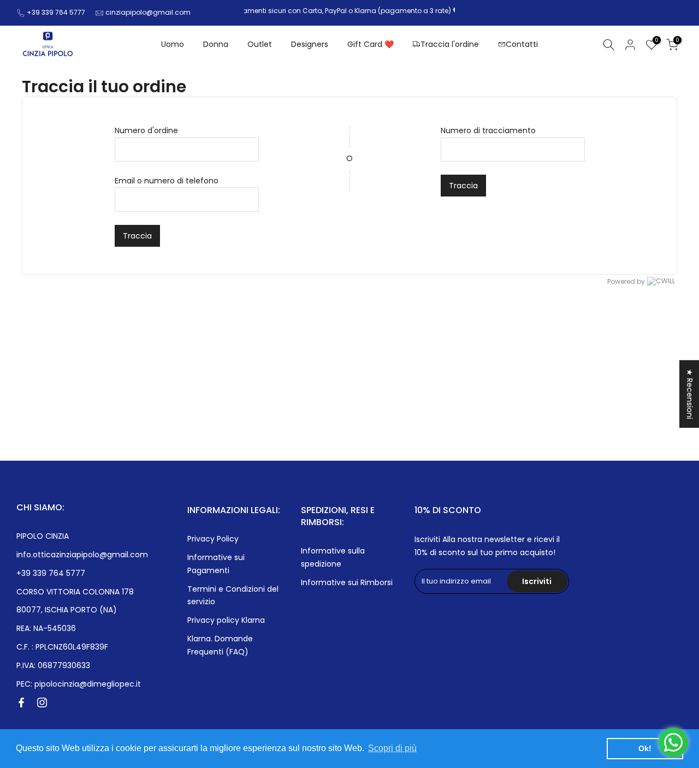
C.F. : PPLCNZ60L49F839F (62, 646)
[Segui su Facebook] (21, 702)
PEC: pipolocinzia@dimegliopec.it (78, 683)
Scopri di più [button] (392, 748)
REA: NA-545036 (46, 628)
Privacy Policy (213, 538)
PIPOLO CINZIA (42, 536)
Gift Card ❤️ (370, 44)
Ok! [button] (644, 748)
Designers (309, 44)
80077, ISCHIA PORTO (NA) (66, 609)
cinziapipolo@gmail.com (148, 12)
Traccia (137, 235)
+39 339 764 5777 (56, 12)
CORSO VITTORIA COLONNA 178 (75, 591)
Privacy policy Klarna (226, 620)
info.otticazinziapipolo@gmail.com (82, 554)
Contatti (522, 44)
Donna (215, 44)
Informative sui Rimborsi (347, 582)
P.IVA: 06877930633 (53, 665)
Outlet (259, 44)
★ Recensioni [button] (689, 393)
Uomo (172, 44)
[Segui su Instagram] (42, 702)
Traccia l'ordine (449, 44)
